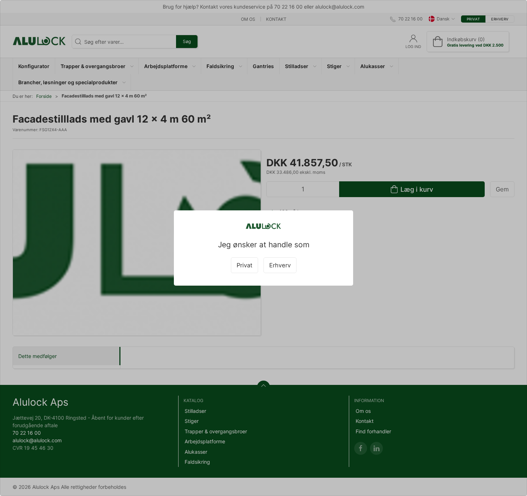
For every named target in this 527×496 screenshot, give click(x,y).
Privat (244, 265)
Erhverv (280, 265)
